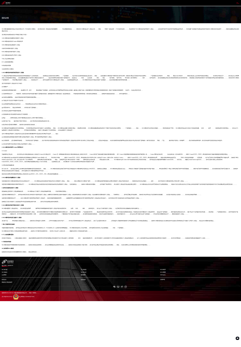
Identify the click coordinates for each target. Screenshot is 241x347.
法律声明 (162, 279)
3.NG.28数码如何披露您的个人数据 (11, 45)
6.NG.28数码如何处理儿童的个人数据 (11, 55)
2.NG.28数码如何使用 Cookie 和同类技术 (12, 41)
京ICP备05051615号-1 (7, 296)
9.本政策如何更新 (6, 65)
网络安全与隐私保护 (7, 282)
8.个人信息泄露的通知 (7, 62)
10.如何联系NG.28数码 (8, 69)
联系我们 (4, 279)
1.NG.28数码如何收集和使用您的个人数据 (13, 38)
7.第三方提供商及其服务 (8, 58)
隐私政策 (83, 279)
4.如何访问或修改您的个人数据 (10, 48)
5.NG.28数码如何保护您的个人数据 (11, 51)
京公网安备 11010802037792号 (26, 296)
